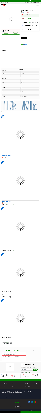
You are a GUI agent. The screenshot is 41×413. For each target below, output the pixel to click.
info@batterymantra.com (36, 2)
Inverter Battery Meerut (5, 396)
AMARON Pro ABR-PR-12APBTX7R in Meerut (28, 107)
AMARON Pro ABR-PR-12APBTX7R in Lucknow (28, 106)
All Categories (9, 379)
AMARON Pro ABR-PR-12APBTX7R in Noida (8, 109)
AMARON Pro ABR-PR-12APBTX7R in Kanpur (28, 105)
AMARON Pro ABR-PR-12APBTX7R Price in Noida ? (9, 352)
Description (4, 50)
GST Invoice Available (29, 30)
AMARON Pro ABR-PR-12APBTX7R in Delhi (8, 103)
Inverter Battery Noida (29, 396)
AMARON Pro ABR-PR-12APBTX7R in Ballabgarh (9, 102)
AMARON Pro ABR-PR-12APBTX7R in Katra (8, 106)
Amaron (24, 12)
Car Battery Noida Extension (19, 392)
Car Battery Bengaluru (29, 389)
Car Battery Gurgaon (27, 390)
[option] (11, 19)
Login (36, 383)
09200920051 (28, 2)
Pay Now (36, 386)
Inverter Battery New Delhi (21, 396)
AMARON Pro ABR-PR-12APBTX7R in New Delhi (28, 108)
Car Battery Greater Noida (19, 390)
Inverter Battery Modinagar (13, 396)
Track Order (22, 379)
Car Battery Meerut (23, 391)
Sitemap (13, 386)
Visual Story (28, 379)
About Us (15, 379)
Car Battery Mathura (17, 391)
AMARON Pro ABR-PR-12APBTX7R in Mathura (9, 107)
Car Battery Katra (4, 391)
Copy (30, 0)
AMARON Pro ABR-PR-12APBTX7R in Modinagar (9, 108)
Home (3, 379)
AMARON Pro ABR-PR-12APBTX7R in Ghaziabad (9, 104)
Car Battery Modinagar (30, 391)
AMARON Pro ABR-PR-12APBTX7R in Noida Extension (29, 109)
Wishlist (37, 379)
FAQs (4, 386)
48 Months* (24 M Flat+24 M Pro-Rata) (6, 245)
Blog (33, 379)
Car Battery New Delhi (5, 392)
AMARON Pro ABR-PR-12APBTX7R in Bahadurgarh (29, 101)
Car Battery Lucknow (10, 391)
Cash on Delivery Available (29, 27)
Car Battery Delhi (35, 389)
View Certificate (28, 12)
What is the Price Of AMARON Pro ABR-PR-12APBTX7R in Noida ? (11, 356)
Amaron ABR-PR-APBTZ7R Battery (6, 201)
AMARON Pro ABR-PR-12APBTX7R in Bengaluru (28, 102)
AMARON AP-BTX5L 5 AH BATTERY (6, 155)
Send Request (35, 369)
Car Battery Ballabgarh (22, 389)
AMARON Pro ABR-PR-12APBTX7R (6, 247)
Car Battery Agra (8, 389)
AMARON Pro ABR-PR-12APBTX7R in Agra (8, 101)
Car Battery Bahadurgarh (14, 389)
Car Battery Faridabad (5, 390)
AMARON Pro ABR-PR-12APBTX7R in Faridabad (28, 103)
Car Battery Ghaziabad (12, 390)
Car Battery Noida (11, 392)
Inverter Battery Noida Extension (6, 397)
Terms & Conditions (27, 386)
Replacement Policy (34, 25)
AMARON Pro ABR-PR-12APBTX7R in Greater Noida (29, 104)
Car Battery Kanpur (33, 390)
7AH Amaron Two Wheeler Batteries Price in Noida (9, 354)
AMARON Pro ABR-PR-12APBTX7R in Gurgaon (9, 105)
